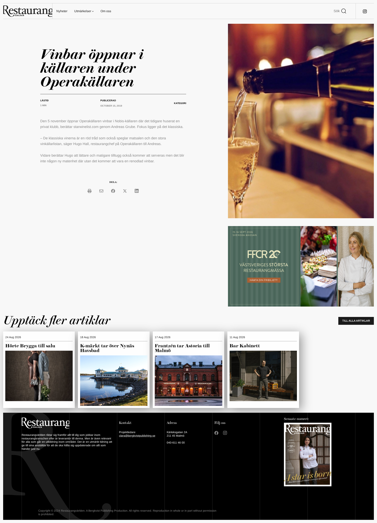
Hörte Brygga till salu (30, 346)
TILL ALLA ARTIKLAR (356, 320)
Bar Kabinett (245, 346)
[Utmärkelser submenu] (93, 11)
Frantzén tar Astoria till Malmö (182, 348)
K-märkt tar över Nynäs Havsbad (107, 348)
